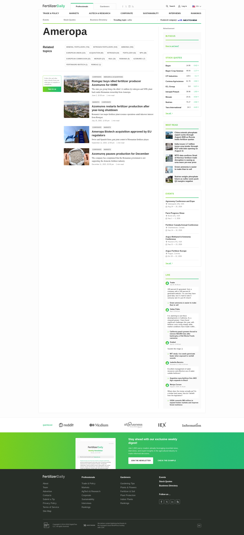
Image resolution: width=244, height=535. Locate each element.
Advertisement (168, 28)
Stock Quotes (70, 20)
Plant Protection (127, 495)
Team (45, 487)
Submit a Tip (49, 499)
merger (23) (99, 59)
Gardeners (104, 6)
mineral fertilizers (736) (77, 47)
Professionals (82, 6)
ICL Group (170, 86)
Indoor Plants (126, 499)
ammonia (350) (127, 47)
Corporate (127, 13)
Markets (74, 13)
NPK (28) (143, 53)
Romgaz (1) (96, 65)
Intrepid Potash (172, 92)
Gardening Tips (127, 483)
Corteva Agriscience (175, 81)
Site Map (47, 511)
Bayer (168, 66)
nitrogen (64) (113, 53)
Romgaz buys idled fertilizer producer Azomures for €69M (116, 83)
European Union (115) (75, 53)
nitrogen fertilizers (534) (105, 47)
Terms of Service (51, 507)
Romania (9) (124, 59)
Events (46, 20)
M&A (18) (112, 59)
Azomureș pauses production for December (120, 153)
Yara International (173, 107)
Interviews (175, 13)
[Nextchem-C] (187, 19)
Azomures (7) (139, 59)
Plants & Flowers (128, 487)
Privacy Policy (50, 503)
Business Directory (98, 20)
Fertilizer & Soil (127, 491)
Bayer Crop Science (174, 71)
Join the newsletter (141, 461)
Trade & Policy (51, 13)
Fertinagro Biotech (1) (76, 65)
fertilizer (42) (129, 53)
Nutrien (169, 102)
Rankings (196, 13)
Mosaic (169, 97)
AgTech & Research (99, 13)
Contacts (47, 495)
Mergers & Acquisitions (113, 77)
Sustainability (151, 13)
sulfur (129, 19)
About (45, 483)
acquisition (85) (96, 53)
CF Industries (172, 76)
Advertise (47, 491)
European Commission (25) (78, 59)
